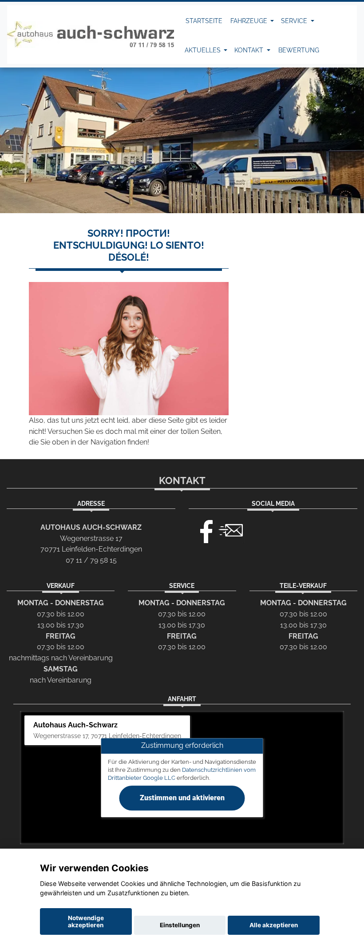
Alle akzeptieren (273, 925)
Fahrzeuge (249, 20)
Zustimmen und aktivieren (182, 798)
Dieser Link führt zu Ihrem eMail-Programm (231, 529)
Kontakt (249, 50)
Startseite (204, 20)
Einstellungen (180, 925)
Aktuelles (203, 50)
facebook (202, 529)
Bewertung (298, 50)
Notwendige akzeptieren (86, 921)
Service (295, 20)
